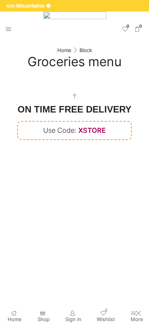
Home (64, 50)
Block (85, 50)
